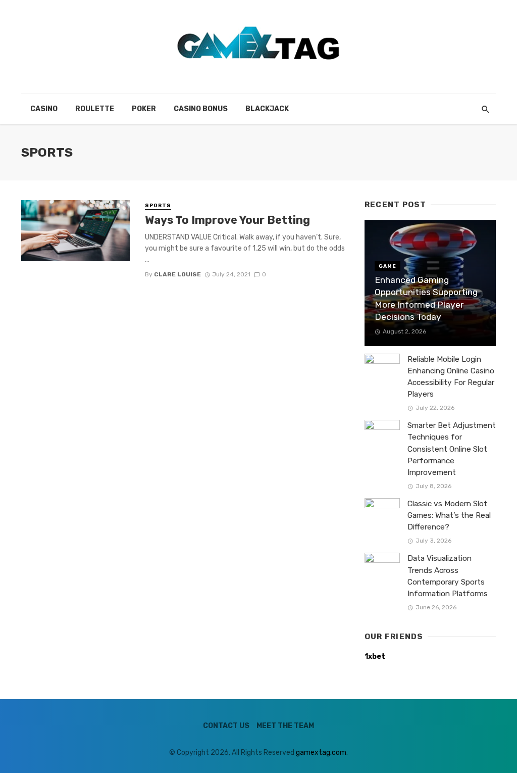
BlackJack (267, 109)
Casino (44, 109)
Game (387, 266)
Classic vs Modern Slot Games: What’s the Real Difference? (449, 515)
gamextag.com (321, 752)
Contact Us (226, 725)
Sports (158, 206)
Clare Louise (177, 274)
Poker (144, 109)
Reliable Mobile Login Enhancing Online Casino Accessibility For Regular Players (450, 377)
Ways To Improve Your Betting (227, 220)
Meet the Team (285, 725)
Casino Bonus (201, 109)
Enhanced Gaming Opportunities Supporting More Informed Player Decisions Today (426, 298)
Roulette (94, 109)
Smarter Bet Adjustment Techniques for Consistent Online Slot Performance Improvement (451, 448)
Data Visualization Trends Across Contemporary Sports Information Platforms (447, 576)
